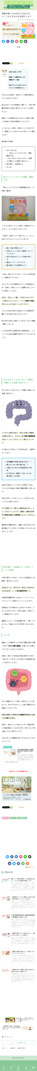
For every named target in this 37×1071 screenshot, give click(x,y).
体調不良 (13, 817)
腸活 (25, 817)
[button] (33, 520)
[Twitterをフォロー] (14, 863)
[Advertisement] (18, 53)
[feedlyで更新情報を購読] (23, 863)
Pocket (21, 63)
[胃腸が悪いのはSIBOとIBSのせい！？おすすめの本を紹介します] (12, 41)
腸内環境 (5, 817)
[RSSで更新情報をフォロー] (27, 863)
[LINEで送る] (11, 63)
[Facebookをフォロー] (18, 863)
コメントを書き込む (18, 1043)
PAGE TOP (19, 1058)
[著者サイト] (9, 863)
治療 (20, 817)
